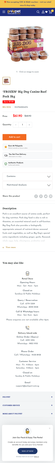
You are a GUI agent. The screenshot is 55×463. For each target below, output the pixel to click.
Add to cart (14, 137)
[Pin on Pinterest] (41, 196)
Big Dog (7, 107)
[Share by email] (50, 196)
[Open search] (38, 12)
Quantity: (7, 125)
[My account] (43, 12)
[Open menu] (4, 12)
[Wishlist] (47, 12)
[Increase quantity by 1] (29, 125)
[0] (50, 11)
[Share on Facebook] (36, 196)
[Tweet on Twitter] (46, 196)
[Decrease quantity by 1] (15, 125)
